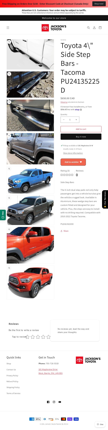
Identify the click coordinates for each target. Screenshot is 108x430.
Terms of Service (13, 393)
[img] (67, 175)
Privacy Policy (12, 375)
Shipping (64, 102)
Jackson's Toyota (50, 424)
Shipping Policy (13, 387)
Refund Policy (12, 381)
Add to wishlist (71, 162)
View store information (73, 153)
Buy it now (81, 136)
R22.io (66, 424)
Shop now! (99, 3)
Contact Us (11, 369)
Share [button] (66, 231)
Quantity (64, 114)
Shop (9, 363)
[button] (8, 28)
